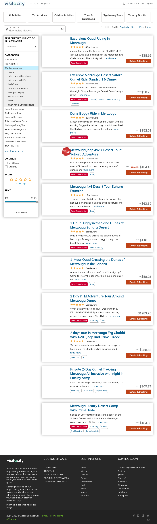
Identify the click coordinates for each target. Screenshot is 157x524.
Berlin (83, 485)
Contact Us (50, 467)
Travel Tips (132, 3)
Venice (84, 492)
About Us (49, 471)
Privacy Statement (54, 474)
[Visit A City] (15, 461)
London (84, 474)
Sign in (149, 3)
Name (149, 27)
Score (134, 27)
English (44, 3)
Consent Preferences (55, 481)
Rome (83, 488)
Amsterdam (86, 481)
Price (141, 27)
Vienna (84, 471)
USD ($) (32, 3)
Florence (85, 495)
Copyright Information (56, 478)
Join (142, 3)
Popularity (124, 27)
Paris (83, 467)
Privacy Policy (48, 515)
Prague (84, 478)
